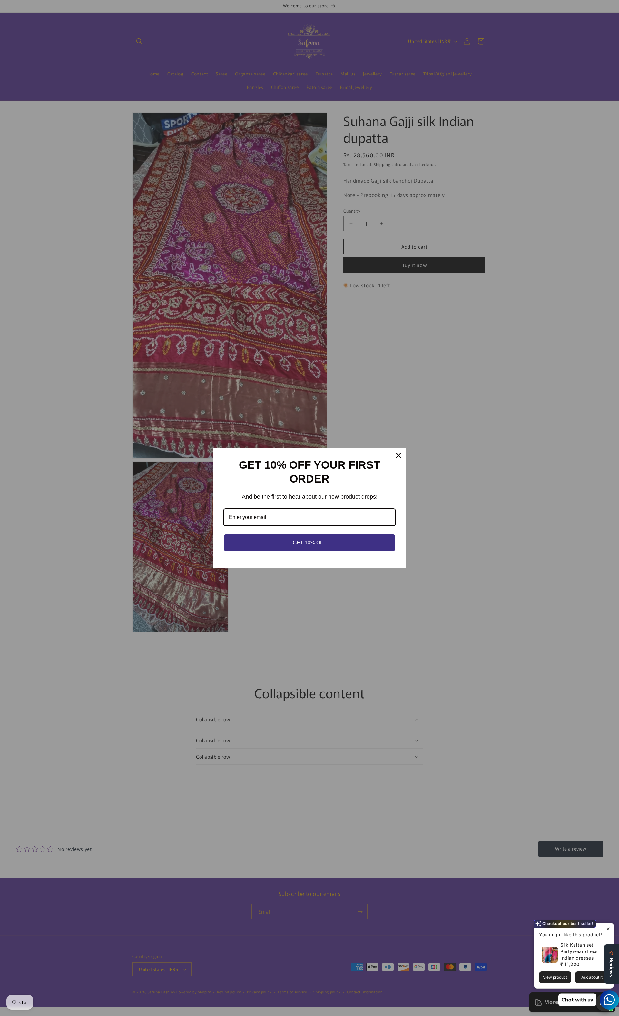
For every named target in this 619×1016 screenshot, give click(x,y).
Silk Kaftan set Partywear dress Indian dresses (579, 951)
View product (555, 977)
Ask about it (592, 977)
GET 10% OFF (310, 542)
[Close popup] (608, 928)
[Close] (398, 455)
